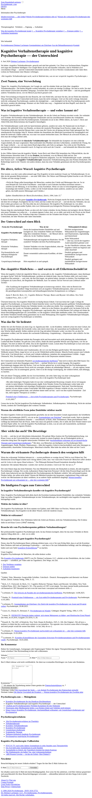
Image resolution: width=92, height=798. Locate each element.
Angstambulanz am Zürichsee (40, 45)
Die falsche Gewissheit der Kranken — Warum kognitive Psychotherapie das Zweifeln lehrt (48, 692)
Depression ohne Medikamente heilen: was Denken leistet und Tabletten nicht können (38, 708)
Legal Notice (6, 784)
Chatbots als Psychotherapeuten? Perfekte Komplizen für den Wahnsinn (33, 706)
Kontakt (76, 45)
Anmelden (33, 768)
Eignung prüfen (9, 567)
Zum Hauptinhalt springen (11, 2)
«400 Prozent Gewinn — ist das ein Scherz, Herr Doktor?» (28, 754)
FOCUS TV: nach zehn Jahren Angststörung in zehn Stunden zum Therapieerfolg (37, 746)
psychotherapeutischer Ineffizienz (45, 361)
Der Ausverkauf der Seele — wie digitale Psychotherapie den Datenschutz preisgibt (46, 690)
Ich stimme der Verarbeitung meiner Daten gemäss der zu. (35, 685)
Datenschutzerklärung (53, 685)
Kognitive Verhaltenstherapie (17, 726)
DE (2, 6)
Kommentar (6, 683)
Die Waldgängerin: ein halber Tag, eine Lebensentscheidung (28, 752)
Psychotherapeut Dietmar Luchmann (15, 45)
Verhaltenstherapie (13, 724)
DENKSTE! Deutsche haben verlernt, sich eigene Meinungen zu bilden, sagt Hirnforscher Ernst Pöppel (51, 615)
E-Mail (33, 658)
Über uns (12, 780)
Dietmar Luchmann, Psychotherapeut (25, 61)
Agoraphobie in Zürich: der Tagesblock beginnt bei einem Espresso (31, 750)
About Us (4, 780)
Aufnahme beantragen (11, 569)
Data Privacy (6, 787)
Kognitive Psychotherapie (14, 558)
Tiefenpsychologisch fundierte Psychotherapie (23, 734)
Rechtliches (15, 784)
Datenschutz (16, 787)
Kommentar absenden (9, 688)
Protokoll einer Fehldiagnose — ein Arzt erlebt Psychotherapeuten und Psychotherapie (44, 597)
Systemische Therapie (14, 732)
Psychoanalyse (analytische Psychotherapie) (22, 736)
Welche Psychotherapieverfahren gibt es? (41, 17)
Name (4, 658)
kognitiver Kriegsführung (27, 548)
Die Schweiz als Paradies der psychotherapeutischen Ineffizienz (38, 593)
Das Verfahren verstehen (12, 564)
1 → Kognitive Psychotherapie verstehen (47, 31)
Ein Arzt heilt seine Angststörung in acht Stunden (24, 748)
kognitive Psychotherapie (36, 200)
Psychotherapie (9, 4)
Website (4, 655)
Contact (4, 782)
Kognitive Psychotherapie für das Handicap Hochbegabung (28, 701)
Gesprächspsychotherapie (15, 730)
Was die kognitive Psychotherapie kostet (16, 31)
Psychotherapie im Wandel (40, 611)
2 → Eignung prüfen (71, 31)
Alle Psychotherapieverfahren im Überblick (22, 721)
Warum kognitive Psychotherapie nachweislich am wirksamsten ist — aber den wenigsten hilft (49, 631)
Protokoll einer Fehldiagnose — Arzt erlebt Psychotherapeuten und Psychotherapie (37, 397)
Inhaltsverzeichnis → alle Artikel (13, 17)
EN (5, 6)
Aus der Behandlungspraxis (62, 45)
